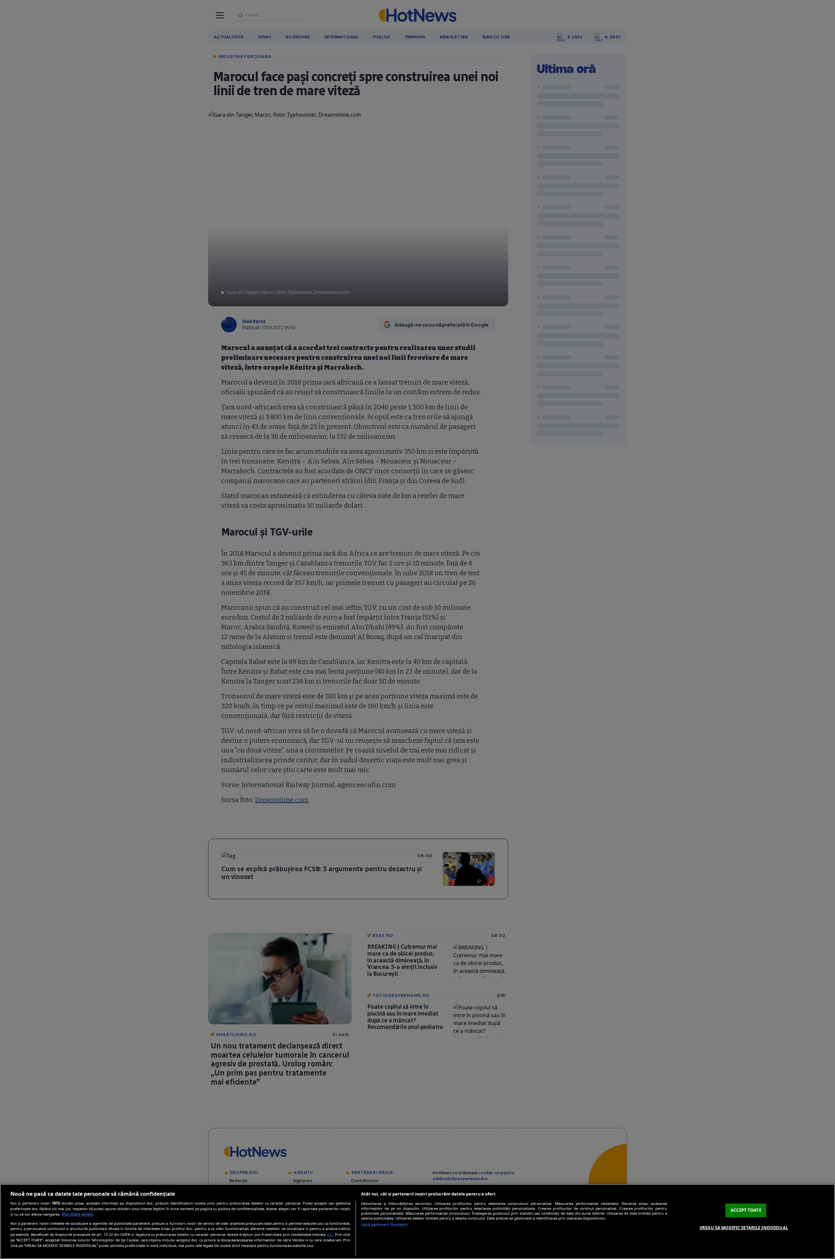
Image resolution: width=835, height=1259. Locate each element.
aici (330, 1234)
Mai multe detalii (77, 1214)
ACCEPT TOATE (746, 1210)
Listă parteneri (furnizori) (384, 1224)
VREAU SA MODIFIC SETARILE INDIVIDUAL (744, 1228)
